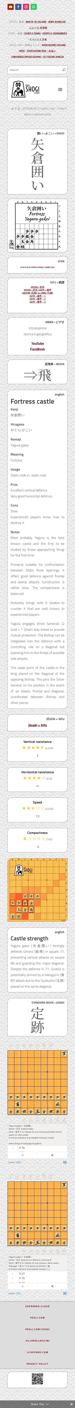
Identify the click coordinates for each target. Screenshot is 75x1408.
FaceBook (37, 349)
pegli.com (37, 1317)
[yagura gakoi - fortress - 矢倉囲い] (38, 251)
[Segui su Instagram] (26, 7)
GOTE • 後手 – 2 (38, 299)
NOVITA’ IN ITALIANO (36, 22)
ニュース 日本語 (38, 27)
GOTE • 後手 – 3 (38, 302)
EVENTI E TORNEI (32, 33)
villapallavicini (38, 1340)
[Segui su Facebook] (18, 7)
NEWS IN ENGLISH (57, 22)
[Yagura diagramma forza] (38, 920)
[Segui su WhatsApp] (34, 7)
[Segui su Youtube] (11, 7)
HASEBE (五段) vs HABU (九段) (37, 293)
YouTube (37, 343)
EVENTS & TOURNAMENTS (55, 33)
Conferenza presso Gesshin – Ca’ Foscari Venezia (37, 57)
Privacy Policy (37, 1364)
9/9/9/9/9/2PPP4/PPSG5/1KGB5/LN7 (38, 267)
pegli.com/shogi (37, 1329)
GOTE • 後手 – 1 (38, 296)
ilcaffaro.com (37, 1352)
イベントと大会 (38, 39)
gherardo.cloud (37, 1306)
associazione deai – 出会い (41, 51)
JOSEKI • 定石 (37, 287)
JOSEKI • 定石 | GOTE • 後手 (37, 290)
